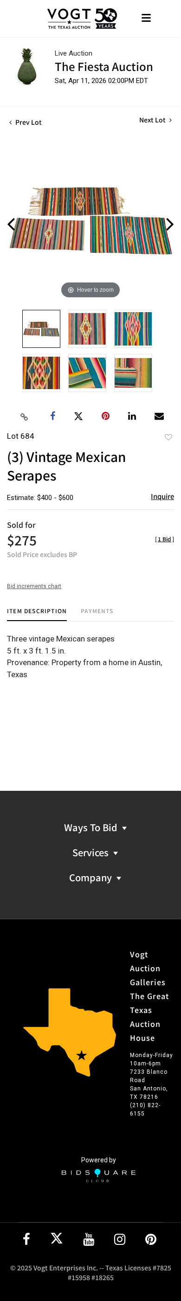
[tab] (37, 614)
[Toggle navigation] (146, 19)
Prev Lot (28, 122)
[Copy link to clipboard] (24, 416)
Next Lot (153, 120)
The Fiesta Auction (104, 66)
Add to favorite (168, 436)
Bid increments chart (34, 586)
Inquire (162, 496)
